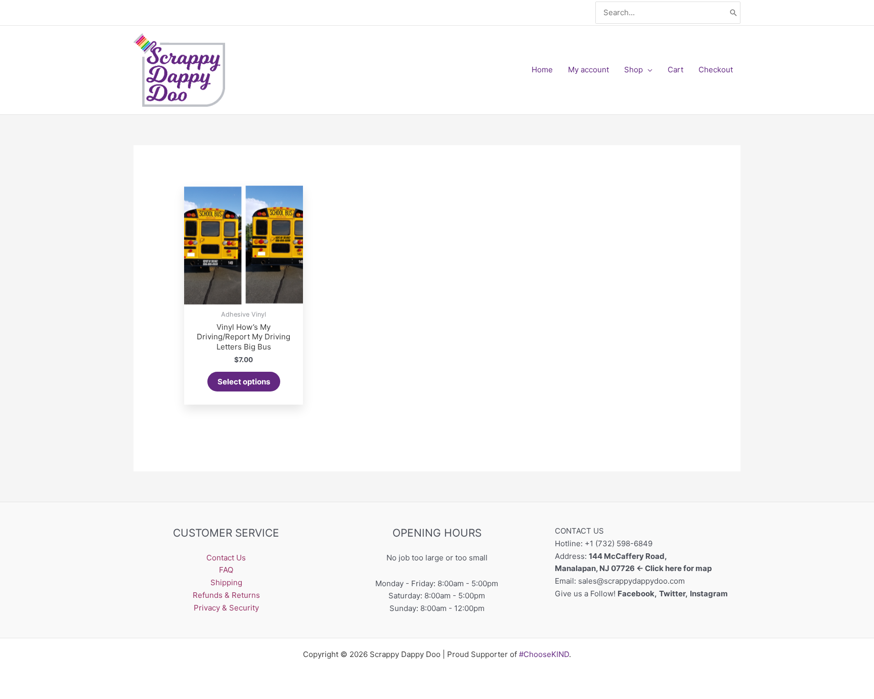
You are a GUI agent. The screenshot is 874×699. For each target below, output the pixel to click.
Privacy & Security (226, 608)
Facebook (636, 593)
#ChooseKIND (544, 654)
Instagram (709, 593)
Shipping (226, 582)
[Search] (733, 13)
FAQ (226, 570)
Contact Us (226, 557)
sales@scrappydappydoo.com (631, 581)
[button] (647, 70)
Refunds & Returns (226, 595)
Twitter (672, 593)
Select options (243, 381)
